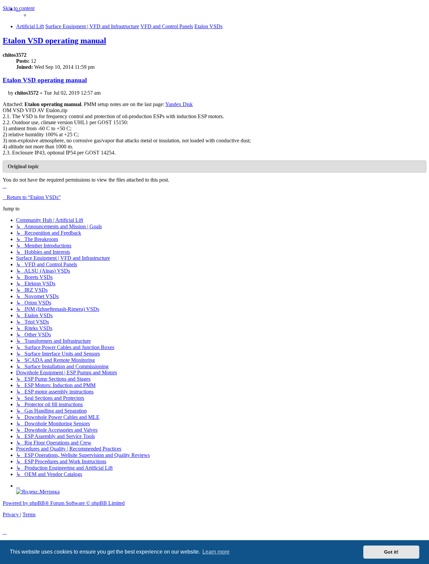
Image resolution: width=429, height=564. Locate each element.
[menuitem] (18, 485)
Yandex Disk (179, 104)
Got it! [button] (391, 552)
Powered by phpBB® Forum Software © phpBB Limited (64, 503)
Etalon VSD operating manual (54, 40)
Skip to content (19, 8)
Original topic (23, 166)
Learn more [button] (216, 552)
